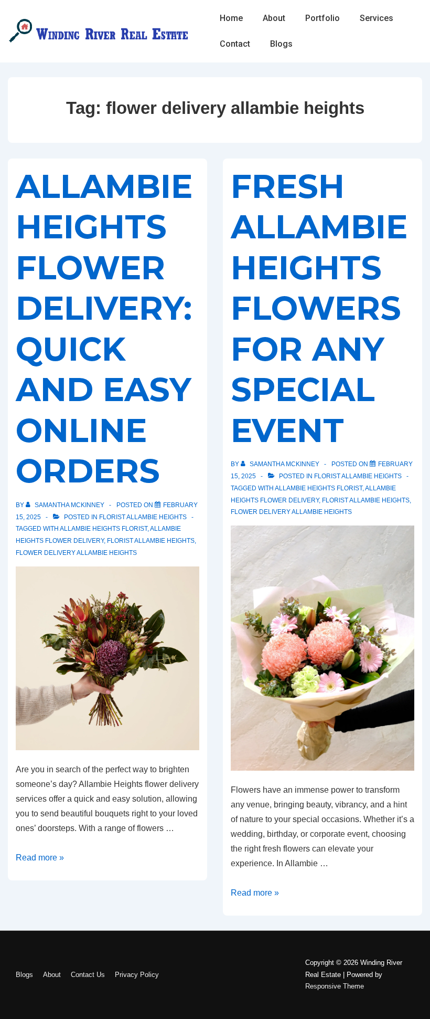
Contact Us (88, 975)
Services (376, 18)
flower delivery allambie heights (76, 552)
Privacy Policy (137, 975)
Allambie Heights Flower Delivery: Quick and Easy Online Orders (104, 328)
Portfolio (322, 18)
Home (231, 18)
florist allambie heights (151, 540)
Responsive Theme (334, 986)
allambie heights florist (103, 528)
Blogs (281, 44)
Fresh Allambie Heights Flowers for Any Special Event (319, 308)
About (274, 18)
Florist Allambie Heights (143, 517)
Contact (235, 44)
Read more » (40, 857)
